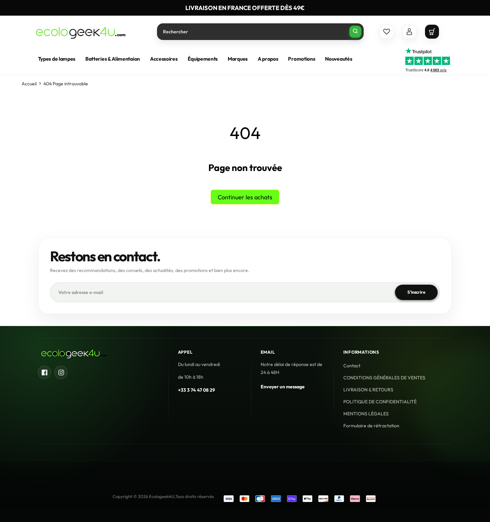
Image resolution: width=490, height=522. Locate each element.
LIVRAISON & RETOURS (368, 390)
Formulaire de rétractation (371, 426)
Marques (238, 59)
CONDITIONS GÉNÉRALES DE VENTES (384, 378)
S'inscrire (416, 292)
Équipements (203, 59)
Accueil (29, 84)
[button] (432, 32)
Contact (351, 366)
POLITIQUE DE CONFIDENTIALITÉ (380, 402)
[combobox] (260, 31)
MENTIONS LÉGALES (366, 414)
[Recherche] (355, 32)
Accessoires (164, 59)
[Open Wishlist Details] (387, 32)
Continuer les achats (245, 197)
